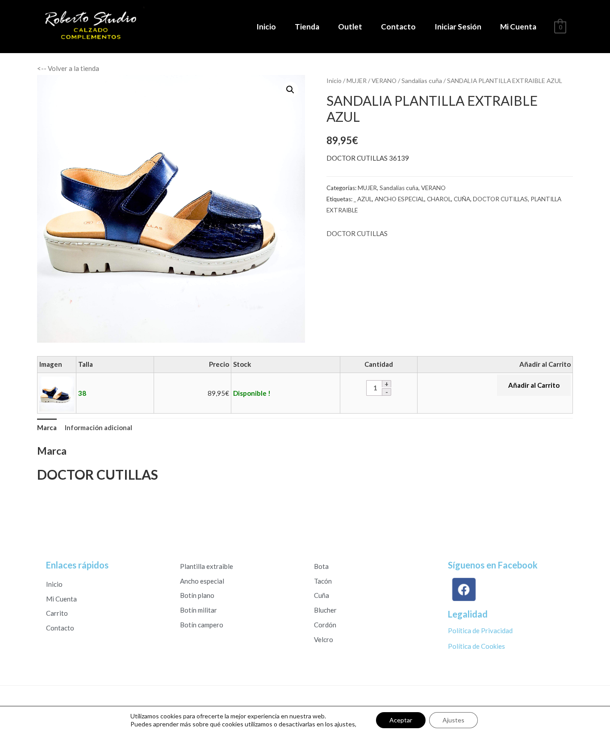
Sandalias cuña (421, 80)
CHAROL (439, 199)
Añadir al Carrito (534, 385)
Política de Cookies (476, 646)
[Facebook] (462, 589)
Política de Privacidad (480, 630)
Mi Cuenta (518, 26)
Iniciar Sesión (458, 26)
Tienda (307, 26)
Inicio (266, 26)
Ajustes (453, 720)
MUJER (357, 80)
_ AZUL (363, 199)
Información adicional (98, 427)
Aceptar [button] (400, 720)
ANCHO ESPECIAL (399, 199)
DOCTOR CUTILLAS (500, 199)
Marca (47, 427)
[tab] (47, 428)
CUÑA (462, 199)
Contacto (398, 26)
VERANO (384, 80)
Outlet (350, 26)
